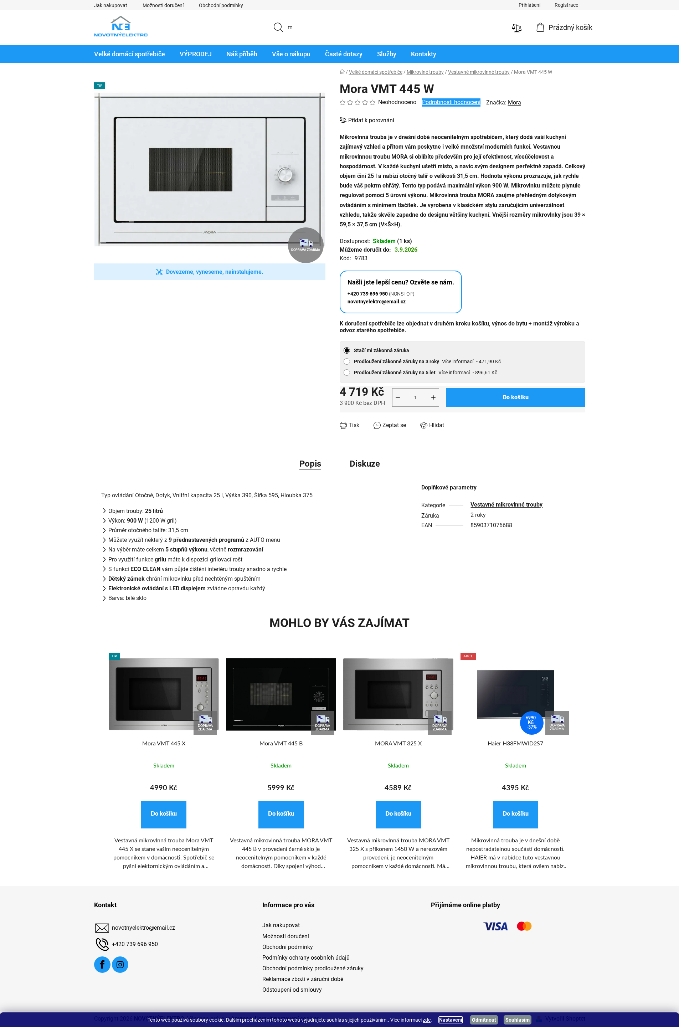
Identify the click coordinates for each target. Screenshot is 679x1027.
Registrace (566, 5)
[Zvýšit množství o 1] (433, 397)
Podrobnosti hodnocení (451, 102)
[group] (163, 765)
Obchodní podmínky (221, 5)
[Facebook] (102, 964)
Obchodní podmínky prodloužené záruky (313, 968)
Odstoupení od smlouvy (292, 989)
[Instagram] (120, 964)
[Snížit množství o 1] (397, 397)
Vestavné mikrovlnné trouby (506, 504)
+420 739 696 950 (135, 944)
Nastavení (450, 1020)
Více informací (457, 361)
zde (427, 1020)
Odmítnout (484, 1020)
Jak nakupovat (110, 5)
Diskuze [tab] (365, 464)
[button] (163, 814)
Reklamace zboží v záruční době (302, 979)
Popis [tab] (310, 464)
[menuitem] (129, 54)
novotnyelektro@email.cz (143, 928)
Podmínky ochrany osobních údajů (306, 957)
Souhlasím (517, 1020)
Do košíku (516, 397)
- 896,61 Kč (425, 372)
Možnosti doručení (163, 5)
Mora (514, 102)
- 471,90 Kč (427, 361)
